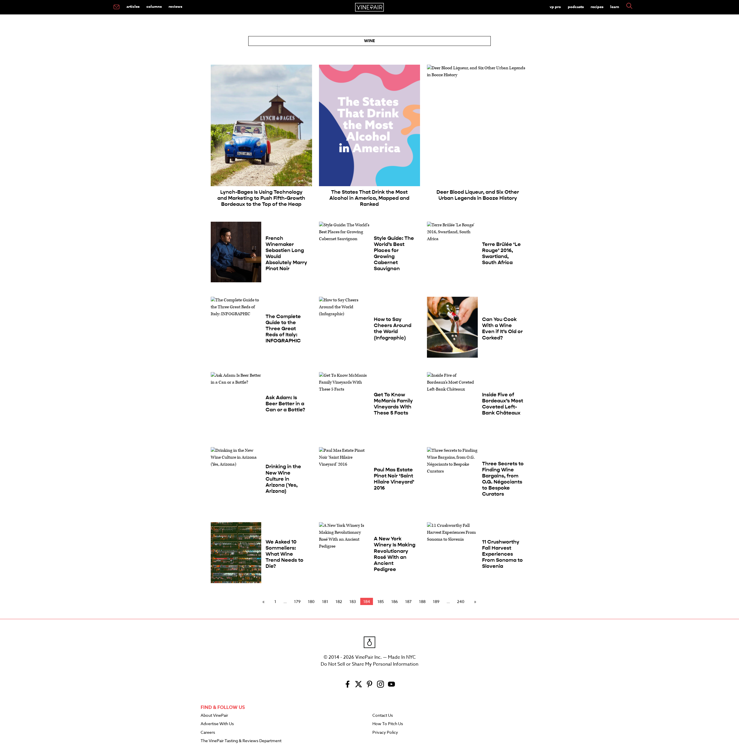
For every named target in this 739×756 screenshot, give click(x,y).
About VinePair (214, 715)
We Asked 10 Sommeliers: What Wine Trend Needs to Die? (284, 554)
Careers (208, 732)
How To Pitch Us (387, 724)
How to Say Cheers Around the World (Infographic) (392, 328)
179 (297, 601)
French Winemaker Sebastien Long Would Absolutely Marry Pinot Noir (286, 253)
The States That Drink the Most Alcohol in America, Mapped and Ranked (369, 198)
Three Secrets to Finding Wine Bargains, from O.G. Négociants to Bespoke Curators (503, 479)
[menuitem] (116, 7)
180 (311, 601)
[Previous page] (265, 602)
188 (422, 601)
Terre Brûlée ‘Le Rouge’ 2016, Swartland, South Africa (501, 253)
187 (408, 601)
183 (352, 601)
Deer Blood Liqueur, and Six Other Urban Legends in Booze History (477, 195)
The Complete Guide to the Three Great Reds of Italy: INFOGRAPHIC (283, 328)
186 (394, 601)
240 (460, 601)
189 (436, 601)
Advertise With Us (217, 724)
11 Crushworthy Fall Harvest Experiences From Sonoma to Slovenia (502, 554)
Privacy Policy (385, 732)
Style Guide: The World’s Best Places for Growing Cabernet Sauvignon (394, 253)
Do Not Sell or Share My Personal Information (369, 664)
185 (380, 601)
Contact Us (382, 715)
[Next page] (474, 602)
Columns (154, 6)
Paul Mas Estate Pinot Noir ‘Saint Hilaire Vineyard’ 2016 (394, 479)
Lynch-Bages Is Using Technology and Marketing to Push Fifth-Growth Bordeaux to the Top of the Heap (261, 198)
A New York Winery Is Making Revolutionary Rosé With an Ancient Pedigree (394, 554)
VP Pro (555, 6)
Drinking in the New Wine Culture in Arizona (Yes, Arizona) (283, 479)
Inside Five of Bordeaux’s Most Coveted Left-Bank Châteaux (502, 404)
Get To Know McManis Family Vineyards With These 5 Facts (393, 404)
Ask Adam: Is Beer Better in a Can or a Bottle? (285, 404)
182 (338, 601)
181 (325, 601)
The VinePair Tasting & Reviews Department (241, 741)
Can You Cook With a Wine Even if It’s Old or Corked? (502, 328)
